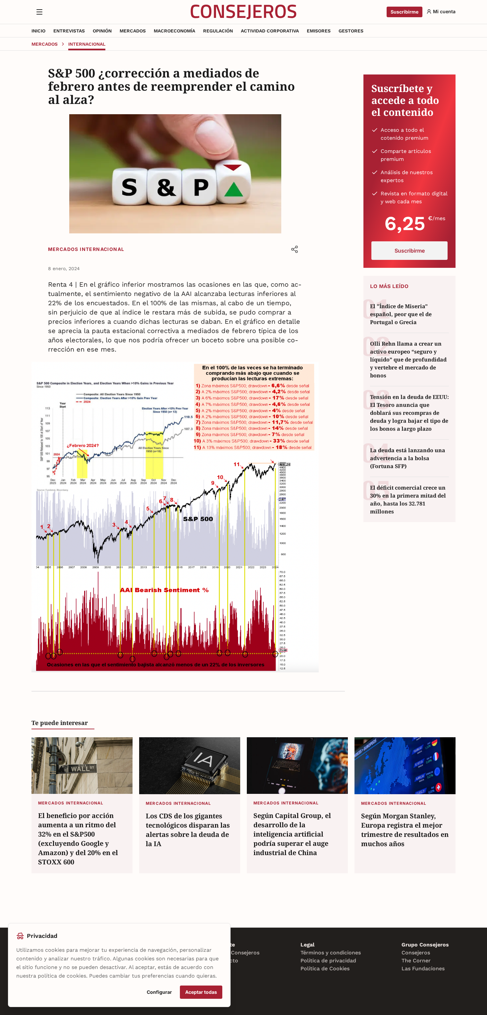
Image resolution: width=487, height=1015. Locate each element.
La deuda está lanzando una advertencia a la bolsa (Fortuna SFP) (407, 458)
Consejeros (416, 952)
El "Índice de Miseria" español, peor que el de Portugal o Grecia (401, 314)
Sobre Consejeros (236, 952)
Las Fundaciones (423, 968)
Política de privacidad (328, 960)
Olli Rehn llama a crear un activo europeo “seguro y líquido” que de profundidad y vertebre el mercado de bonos (408, 359)
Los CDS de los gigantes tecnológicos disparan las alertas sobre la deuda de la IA (188, 829)
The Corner (416, 960)
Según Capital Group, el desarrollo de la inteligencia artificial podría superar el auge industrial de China (292, 834)
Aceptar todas (201, 992)
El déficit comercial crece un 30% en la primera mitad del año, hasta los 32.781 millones (408, 499)
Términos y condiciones (330, 952)
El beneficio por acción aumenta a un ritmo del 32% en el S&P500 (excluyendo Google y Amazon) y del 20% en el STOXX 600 (78, 838)
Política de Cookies (325, 968)
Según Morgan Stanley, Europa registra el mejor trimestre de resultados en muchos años (405, 829)
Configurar (159, 992)
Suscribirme (404, 12)
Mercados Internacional (86, 249)
